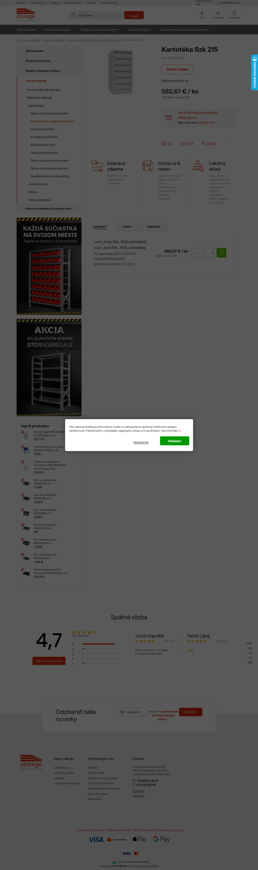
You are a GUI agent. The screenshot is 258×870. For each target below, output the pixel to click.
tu (180, 430)
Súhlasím (174, 441)
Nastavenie (141, 442)
